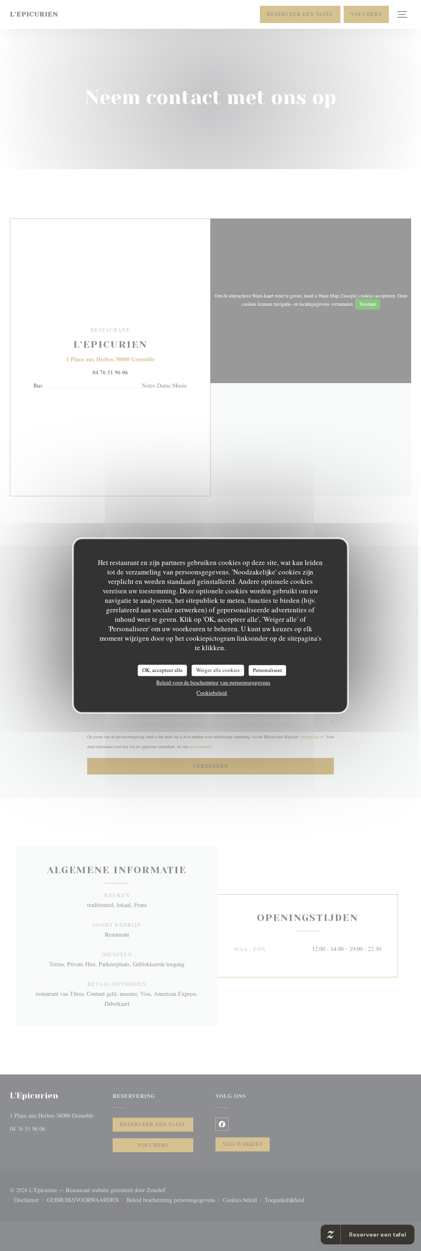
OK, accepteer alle (162, 670)
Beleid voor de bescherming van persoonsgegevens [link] (213, 682)
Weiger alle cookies (218, 670)
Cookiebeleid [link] (212, 692)
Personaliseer (267, 670)
